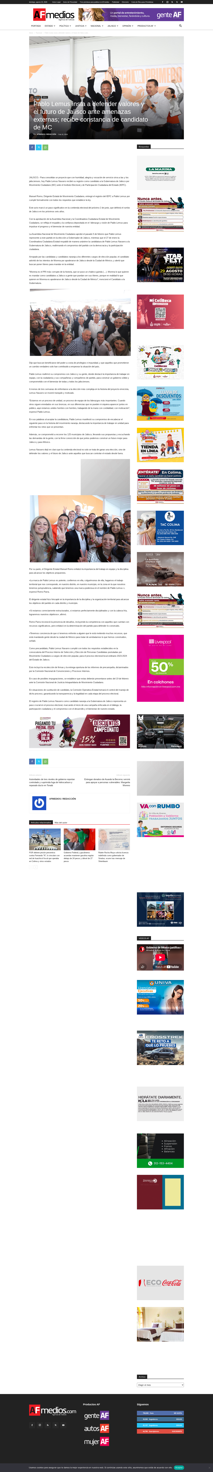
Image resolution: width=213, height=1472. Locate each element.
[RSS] (172, 2)
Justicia (79, 26)
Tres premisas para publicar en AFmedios (94, 2)
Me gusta (178, 1413)
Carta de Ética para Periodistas (142, 2)
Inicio (31, 33)
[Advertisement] (160, 865)
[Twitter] (177, 2)
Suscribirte (177, 1431)
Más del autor (61, 822)
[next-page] (35, 867)
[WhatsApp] (45, 147)
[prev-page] (31, 867)
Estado (49, 26)
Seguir (179, 1419)
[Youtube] (182, 2)
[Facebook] (162, 2)
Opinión (126, 26)
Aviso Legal (56, 2)
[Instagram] (167, 2)
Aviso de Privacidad (70, 2)
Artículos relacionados (41, 822)
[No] (209, 1467)
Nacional (96, 26)
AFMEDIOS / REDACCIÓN (46, 134)
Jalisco (112, 26)
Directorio (125, 2)
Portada (36, 26)
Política (64, 26)
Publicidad (115, 2)
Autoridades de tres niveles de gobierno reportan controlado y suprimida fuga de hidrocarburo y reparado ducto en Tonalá (52, 782)
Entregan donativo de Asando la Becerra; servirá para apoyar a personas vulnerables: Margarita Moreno (107, 782)
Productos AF (145, 26)
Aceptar (179, 1467)
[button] (180, 26)
